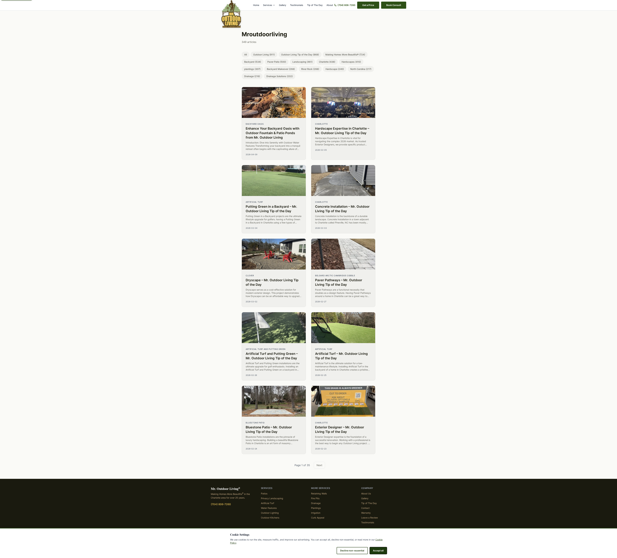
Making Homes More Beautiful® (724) (345, 54)
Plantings (316, 508)
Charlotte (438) (327, 61)
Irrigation (315, 512)
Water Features (269, 508)
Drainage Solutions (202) (279, 76)
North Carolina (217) (360, 69)
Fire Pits (315, 498)
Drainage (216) (252, 76)
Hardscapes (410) (351, 61)
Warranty (366, 512)
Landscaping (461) (302, 61)
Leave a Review (369, 517)
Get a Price (368, 5)
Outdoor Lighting (270, 512)
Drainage (316, 503)
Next (319, 465)
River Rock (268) (310, 69)
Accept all (378, 550)
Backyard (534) (252, 61)
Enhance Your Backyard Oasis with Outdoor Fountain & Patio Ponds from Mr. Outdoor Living (272, 133)
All (245, 54)
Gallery (282, 5)
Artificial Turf (267, 503)
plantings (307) (252, 69)
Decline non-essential (352, 550)
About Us (366, 493)
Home (256, 5)
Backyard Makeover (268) (281, 69)
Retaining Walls (319, 493)
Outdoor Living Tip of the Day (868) (300, 54)
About (329, 5)
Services (267, 5)
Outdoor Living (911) (264, 54)
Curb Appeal (317, 517)
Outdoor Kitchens (270, 517)
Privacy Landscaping (272, 498)
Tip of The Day (315, 5)
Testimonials (296, 5)
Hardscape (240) (335, 69)
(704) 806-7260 (346, 5)
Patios (264, 493)
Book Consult (393, 5)
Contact (365, 508)
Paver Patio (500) (276, 61)
